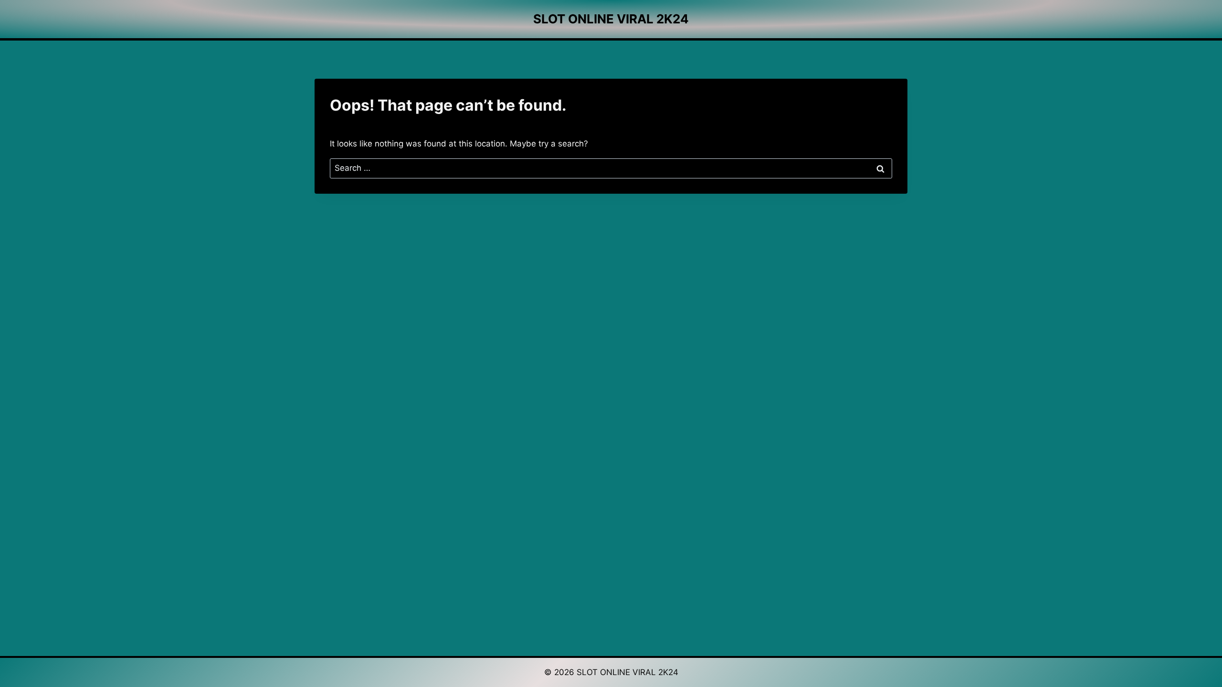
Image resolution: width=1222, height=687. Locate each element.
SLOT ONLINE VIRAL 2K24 (627, 672)
